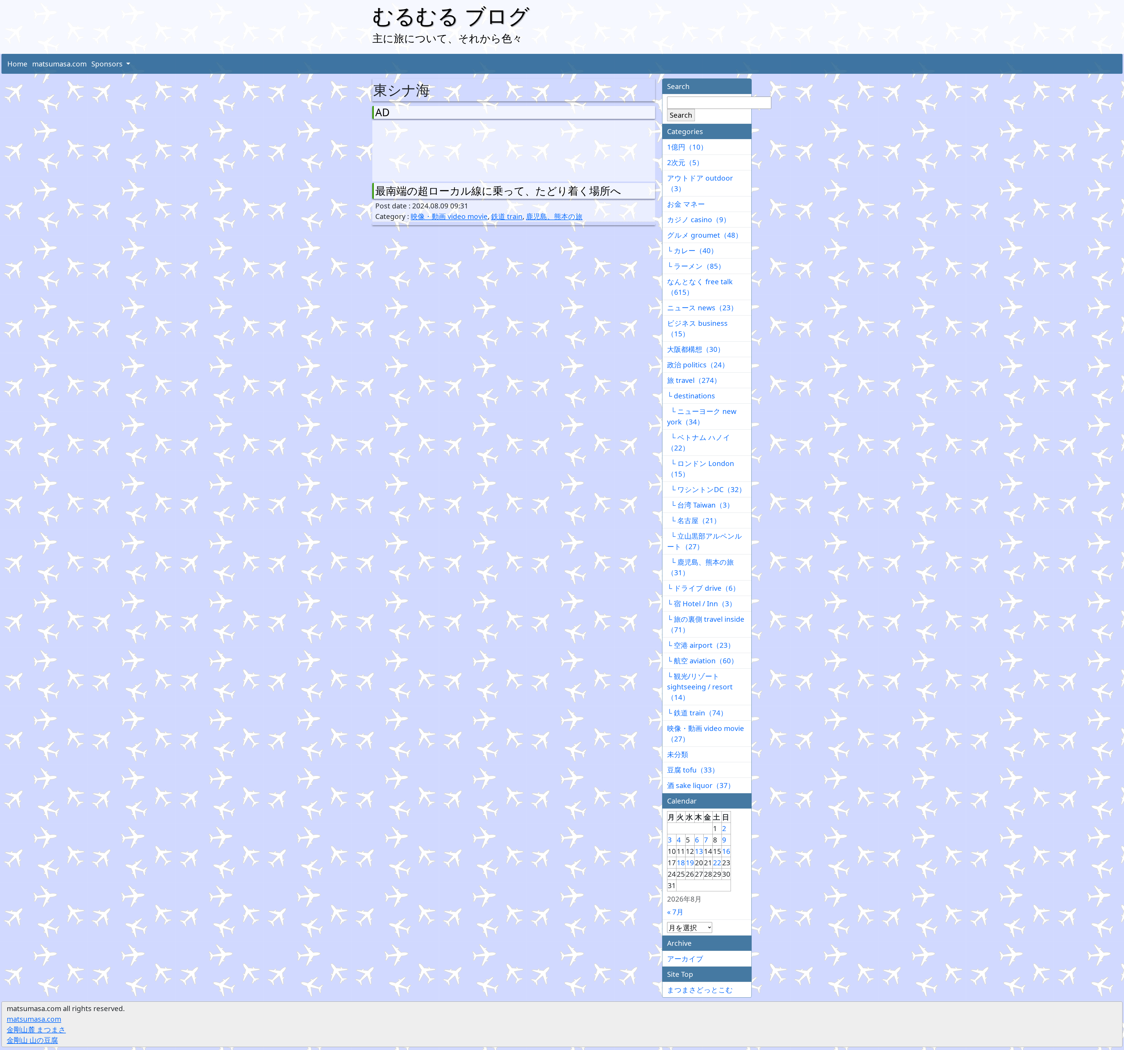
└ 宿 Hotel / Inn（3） (701, 603)
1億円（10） (687, 147)
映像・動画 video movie (449, 216)
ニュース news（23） (702, 307)
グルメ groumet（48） (704, 235)
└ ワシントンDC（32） (706, 489)
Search (681, 115)
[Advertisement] (406, 149)
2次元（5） (685, 162)
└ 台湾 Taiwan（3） (700, 505)
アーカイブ (685, 958)
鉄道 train (506, 216)
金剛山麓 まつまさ (36, 1029)
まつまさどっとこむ (700, 989)
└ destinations (691, 395)
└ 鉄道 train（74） (697, 712)
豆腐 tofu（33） (693, 770)
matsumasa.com (59, 63)
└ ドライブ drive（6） (703, 588)
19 (690, 862)
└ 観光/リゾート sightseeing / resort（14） (700, 686)
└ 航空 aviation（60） (702, 660)
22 (717, 862)
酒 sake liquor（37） (701, 785)
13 (699, 851)
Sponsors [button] (107, 63)
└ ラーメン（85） (696, 266)
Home (17, 63)
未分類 (677, 754)
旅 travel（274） (694, 380)
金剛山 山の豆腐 (32, 1040)
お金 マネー (686, 204)
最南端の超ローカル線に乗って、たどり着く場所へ (498, 191)
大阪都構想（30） (695, 349)
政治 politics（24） (698, 364)
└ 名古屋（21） (694, 520)
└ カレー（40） (692, 250)
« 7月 (675, 912)
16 (726, 851)
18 (681, 862)
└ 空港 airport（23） (701, 645)
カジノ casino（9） (698, 219)
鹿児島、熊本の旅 (554, 216)
